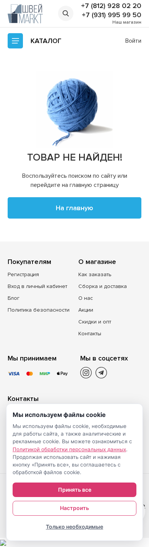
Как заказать (95, 274)
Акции (85, 310)
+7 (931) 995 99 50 (111, 15)
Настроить (74, 508)
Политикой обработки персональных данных (69, 449)
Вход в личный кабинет (37, 286)
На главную (74, 208)
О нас (85, 298)
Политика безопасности (39, 310)
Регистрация (23, 274)
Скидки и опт (94, 322)
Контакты (89, 333)
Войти (133, 41)
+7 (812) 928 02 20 (111, 6)
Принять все (74, 489)
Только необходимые (74, 526)
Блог (13, 298)
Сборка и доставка (102, 286)
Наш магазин (126, 22)
